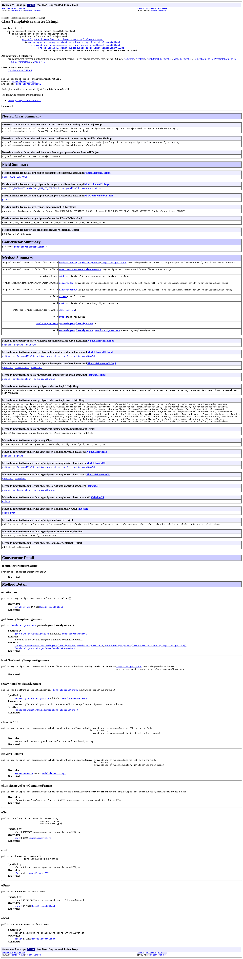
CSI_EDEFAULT (17, 188)
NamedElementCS (203, 59)
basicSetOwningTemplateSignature (79, 262)
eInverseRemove (68, 289)
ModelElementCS (182, 59)
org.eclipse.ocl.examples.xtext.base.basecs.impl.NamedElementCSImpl (81, 48)
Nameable (128, 59)
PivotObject (152, 59)
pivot (5, 199)
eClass (6, 501)
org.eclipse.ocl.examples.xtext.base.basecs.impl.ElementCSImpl (62, 39)
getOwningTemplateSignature (76, 323)
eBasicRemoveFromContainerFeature (80, 269)
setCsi (67, 356)
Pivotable (140, 59)
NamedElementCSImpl (24, 81)
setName (18, 345)
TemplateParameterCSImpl (29, 247)
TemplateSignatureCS (113, 262)
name (4, 177)
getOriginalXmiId (23, 356)
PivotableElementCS (225, 59)
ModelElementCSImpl (96, 184)
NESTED (14, 10)
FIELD (21, 10)
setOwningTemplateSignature (76, 330)
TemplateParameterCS (19, 61)
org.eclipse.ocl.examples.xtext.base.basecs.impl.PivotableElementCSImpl (74, 42)
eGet (61, 276)
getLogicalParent (44, 379)
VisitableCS (39, 61)
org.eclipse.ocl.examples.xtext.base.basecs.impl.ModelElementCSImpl (76, 45)
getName (6, 345)
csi (4, 188)
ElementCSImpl (96, 374)
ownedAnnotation (91, 188)
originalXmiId (70, 188)
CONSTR (28, 10)
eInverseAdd (66, 283)
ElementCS (166, 59)
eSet (61, 303)
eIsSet (63, 296)
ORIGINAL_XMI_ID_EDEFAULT (43, 188)
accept (6, 379)
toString (31, 345)
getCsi (6, 356)
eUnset (63, 317)
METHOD (37, 10)
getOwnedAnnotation (48, 356)
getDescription (22, 379)
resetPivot (22, 367)
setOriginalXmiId (84, 356)
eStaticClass (67, 310)
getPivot (7, 367)
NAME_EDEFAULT (18, 177)
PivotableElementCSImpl (98, 195)
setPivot (36, 367)
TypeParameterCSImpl (20, 70)
